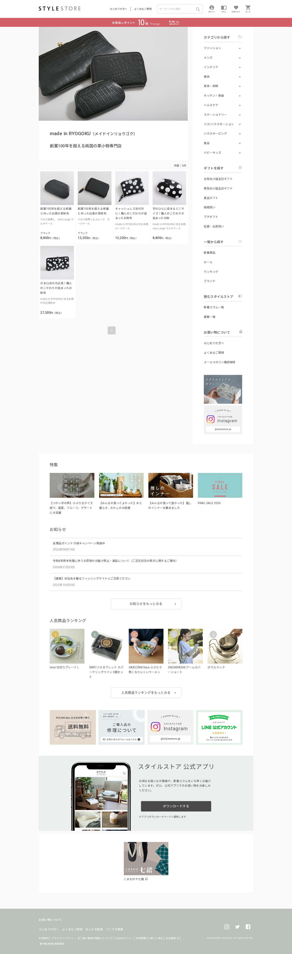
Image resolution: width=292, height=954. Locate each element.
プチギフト (211, 216)
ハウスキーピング (215, 133)
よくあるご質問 (143, 9)
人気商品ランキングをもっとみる (146, 693)
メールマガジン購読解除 (220, 362)
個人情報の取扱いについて (97, 938)
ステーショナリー (215, 114)
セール (208, 262)
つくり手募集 (114, 929)
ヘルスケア (211, 105)
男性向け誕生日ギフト (218, 188)
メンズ (208, 57)
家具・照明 (211, 86)
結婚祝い (209, 207)
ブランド (209, 281)
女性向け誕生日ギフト (218, 179)
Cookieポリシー (124, 938)
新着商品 (209, 252)
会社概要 (171, 938)
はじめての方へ (118, 9)
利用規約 (44, 938)
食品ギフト (211, 198)
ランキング (211, 271)
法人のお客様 (94, 929)
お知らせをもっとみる (146, 604)
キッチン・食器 (214, 95)
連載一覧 (209, 316)
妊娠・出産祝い (214, 226)
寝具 (207, 76)
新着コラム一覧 (214, 307)
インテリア (211, 67)
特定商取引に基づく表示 (149, 938)
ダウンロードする (176, 806)
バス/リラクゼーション (219, 124)
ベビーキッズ (212, 152)
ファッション (212, 48)
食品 (207, 143)
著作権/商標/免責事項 (52, 943)
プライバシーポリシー (63, 938)
